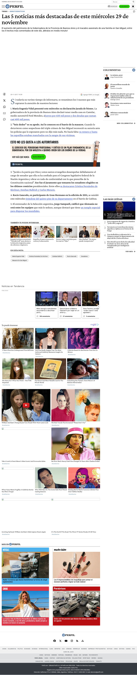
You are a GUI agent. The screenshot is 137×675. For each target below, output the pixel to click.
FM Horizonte (93, 655)
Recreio (94, 658)
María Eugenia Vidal (18, 256)
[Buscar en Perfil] (133, 2)
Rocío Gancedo (71, 256)
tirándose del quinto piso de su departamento (49, 198)
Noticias (109, 649)
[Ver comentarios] (133, 12)
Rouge (75, 655)
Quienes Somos (49, 661)
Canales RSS (39, 661)
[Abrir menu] (3, 6)
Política (20, 649)
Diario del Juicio (68, 652)
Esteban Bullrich (57, 256)
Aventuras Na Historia (63, 658)
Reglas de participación (86, 661)
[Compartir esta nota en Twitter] (4, 100)
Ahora (4, 649)
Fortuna (61, 655)
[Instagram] (72, 641)
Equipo (76, 661)
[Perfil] (15, 544)
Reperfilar (76, 649)
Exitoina (121, 649)
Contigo (52, 658)
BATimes (85, 655)
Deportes (57, 649)
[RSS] (77, 641)
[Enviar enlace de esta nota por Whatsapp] (4, 107)
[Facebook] (54, 641)
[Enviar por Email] (4, 113)
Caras (116, 649)
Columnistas (112, 70)
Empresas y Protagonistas (97, 649)
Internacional (43, 649)
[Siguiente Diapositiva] (98, 306)
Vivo (133, 649)
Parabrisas (68, 655)
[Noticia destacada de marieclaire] (76, 550)
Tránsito (99, 661)
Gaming (128, 649)
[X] (60, 641)
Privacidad (69, 661)
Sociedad (34, 649)
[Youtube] (66, 641)
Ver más (129, 251)
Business (84, 649)
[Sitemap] (83, 641)
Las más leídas (112, 199)
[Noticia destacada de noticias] (25, 550)
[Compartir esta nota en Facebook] (4, 94)
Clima (51, 649)
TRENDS (4, 11)
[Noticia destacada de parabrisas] (76, 589)
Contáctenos (60, 661)
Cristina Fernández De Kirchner (38, 256)
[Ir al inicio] (14, 6)
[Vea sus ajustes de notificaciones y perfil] (133, 6)
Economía (27, 649)
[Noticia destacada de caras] (25, 589)
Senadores (84, 256)
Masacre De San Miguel (19, 260)
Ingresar (114, 6)
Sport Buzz (86, 658)
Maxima (100, 658)
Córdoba (69, 649)
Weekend (54, 655)
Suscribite (124, 6)
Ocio (63, 649)
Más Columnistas (125, 123)
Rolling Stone (76, 658)
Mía (80, 655)
